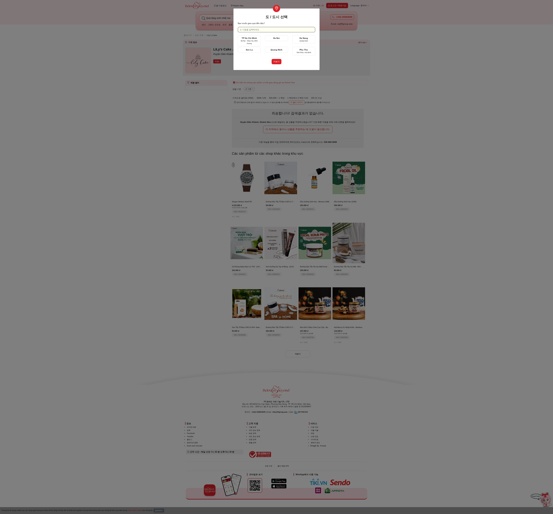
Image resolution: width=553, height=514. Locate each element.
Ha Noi (276, 38)
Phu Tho (304, 51)
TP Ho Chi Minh (249, 40)
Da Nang (304, 39)
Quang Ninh (276, 50)
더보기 (276, 61)
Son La (249, 50)
